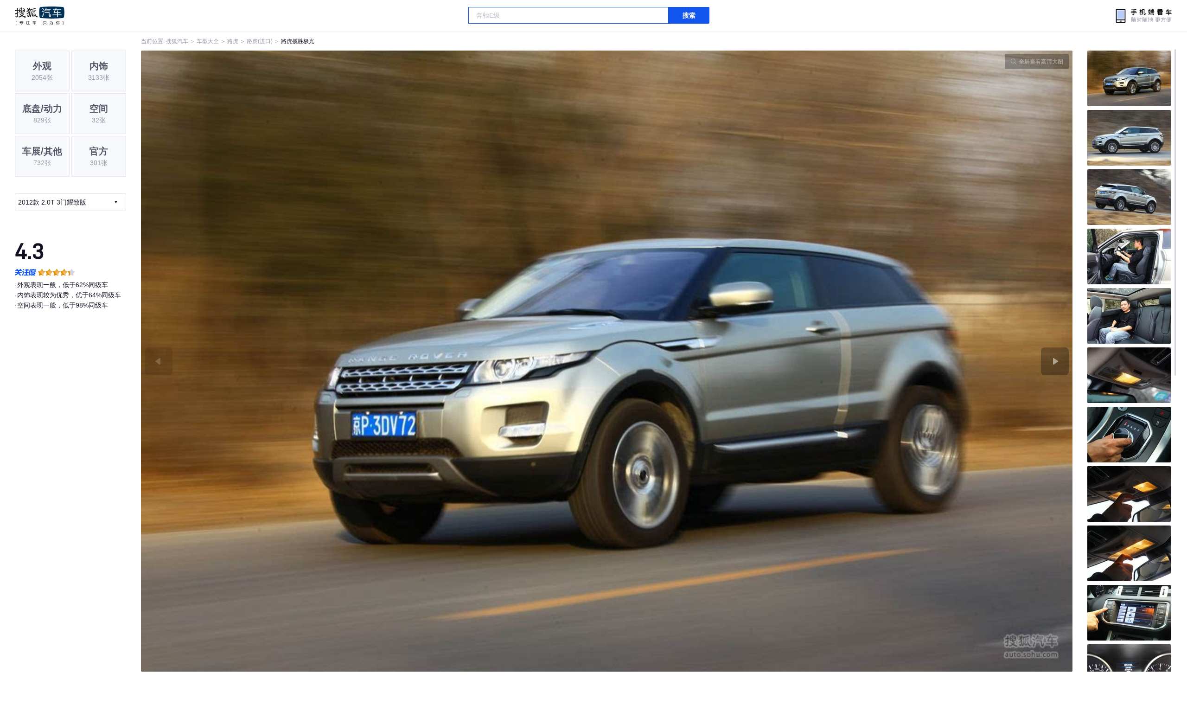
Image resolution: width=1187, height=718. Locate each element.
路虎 (232, 41)
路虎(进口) (260, 41)
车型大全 (208, 41)
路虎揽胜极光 (297, 41)
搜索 (689, 15)
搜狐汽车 (39, 15)
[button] (374, 361)
